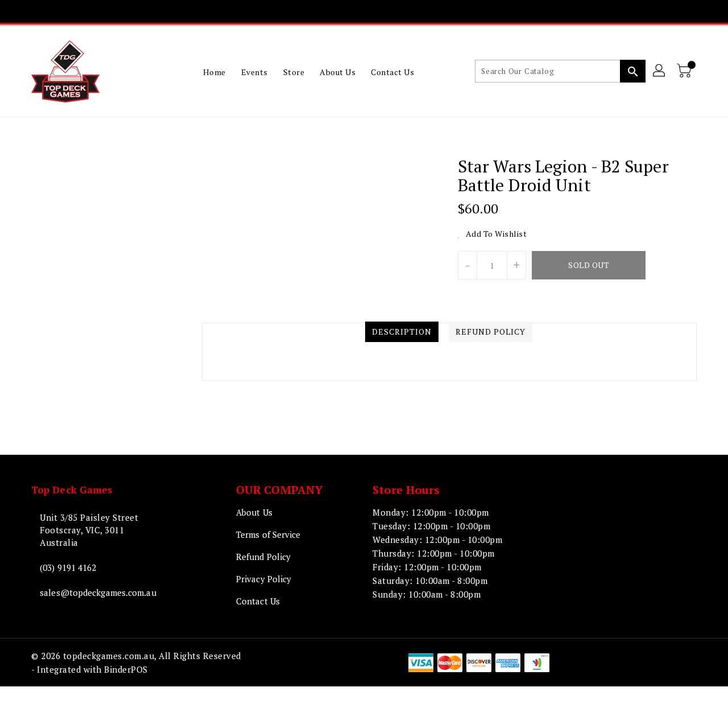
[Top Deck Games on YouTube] (385, 11)
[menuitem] (214, 72)
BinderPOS (126, 669)
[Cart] (685, 71)
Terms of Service (268, 534)
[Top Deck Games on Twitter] (342, 11)
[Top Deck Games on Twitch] (407, 11)
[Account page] (659, 71)
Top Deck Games (71, 489)
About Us (254, 512)
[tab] (402, 332)
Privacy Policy (263, 579)
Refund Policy (263, 556)
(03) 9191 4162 (68, 567)
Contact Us (258, 601)
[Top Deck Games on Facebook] (320, 11)
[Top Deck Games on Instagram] (364, 11)
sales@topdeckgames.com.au (98, 592)
